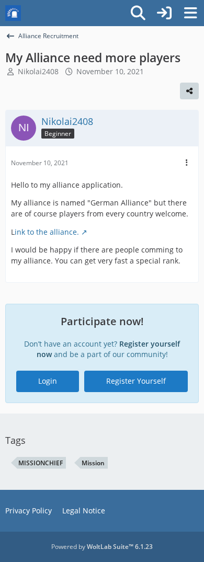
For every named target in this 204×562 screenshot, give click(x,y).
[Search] (138, 13)
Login (47, 381)
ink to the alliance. (47, 232)
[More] (187, 162)
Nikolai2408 (38, 71)
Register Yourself (136, 381)
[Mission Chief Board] (13, 13)
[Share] (189, 91)
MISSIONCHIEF (40, 462)
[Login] (164, 13)
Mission (93, 462)
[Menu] (190, 13)
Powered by (102, 546)
